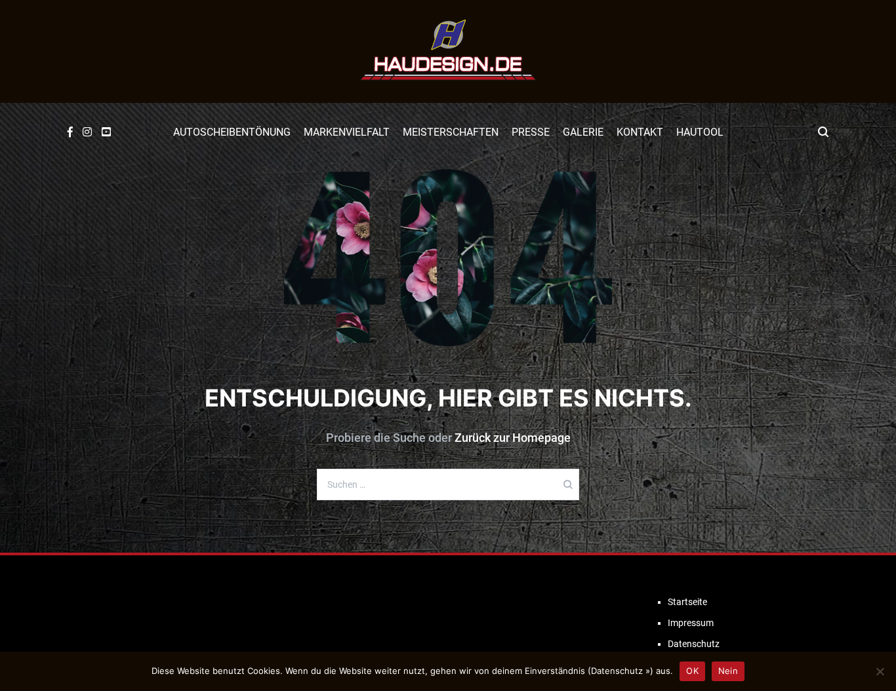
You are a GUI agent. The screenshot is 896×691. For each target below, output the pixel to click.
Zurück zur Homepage (513, 437)
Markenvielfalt (347, 132)
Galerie (583, 132)
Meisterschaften (451, 132)
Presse (531, 132)
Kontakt (640, 132)
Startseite (687, 602)
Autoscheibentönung (232, 132)
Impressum (691, 623)
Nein (728, 670)
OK (692, 670)
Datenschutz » (620, 670)
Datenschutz (694, 644)
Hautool (699, 132)
